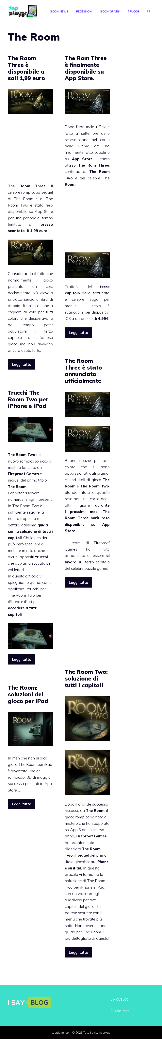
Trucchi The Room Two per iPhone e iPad (28, 399)
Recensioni (84, 11)
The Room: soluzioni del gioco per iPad (28, 694)
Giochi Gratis (110, 11)
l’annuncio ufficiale (93, 126)
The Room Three (27, 186)
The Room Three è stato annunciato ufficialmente (83, 370)
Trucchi (133, 11)
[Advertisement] (41, 151)
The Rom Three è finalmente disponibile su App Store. (86, 68)
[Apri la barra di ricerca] (148, 11)
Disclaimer (120, 1011)
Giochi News (59, 11)
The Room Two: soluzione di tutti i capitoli (86, 678)
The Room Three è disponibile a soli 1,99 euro (26, 68)
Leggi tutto (21, 364)
